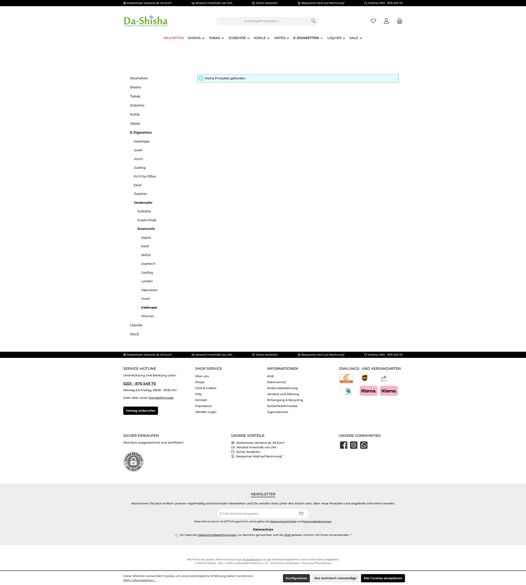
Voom (138, 159)
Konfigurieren (296, 578)
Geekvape (149, 307)
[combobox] (262, 21)
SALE (134, 334)
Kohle (135, 114)
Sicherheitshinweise (282, 406)
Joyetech (148, 264)
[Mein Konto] (386, 21)
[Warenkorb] (398, 21)
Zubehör (137, 105)
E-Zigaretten (141, 132)
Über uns (202, 376)
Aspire (146, 237)
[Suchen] (313, 21)
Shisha (135, 87)
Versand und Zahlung (283, 394)
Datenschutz (276, 382)
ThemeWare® (323, 563)
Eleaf (137, 185)
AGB (270, 376)
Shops (199, 382)
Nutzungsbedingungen (317, 521)
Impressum (203, 406)
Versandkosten (251, 559)
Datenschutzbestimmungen (217, 534)
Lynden (147, 281)
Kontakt (201, 400)
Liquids (136, 325)
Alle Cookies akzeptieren (383, 578)
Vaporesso (149, 290)
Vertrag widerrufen (140, 411)
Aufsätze (144, 211)
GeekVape (142, 141)
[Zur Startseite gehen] (145, 21)
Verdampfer (143, 203)
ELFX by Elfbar (145, 176)
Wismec (147, 316)
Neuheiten (139, 78)
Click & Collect (205, 388)
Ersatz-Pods (146, 220)
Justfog (139, 168)
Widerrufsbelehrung (282, 388)
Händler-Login (206, 412)
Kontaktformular (161, 398)
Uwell (138, 150)
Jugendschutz (277, 412)
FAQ (198, 394)
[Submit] (301, 513)
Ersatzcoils (146, 229)
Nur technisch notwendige (335, 578)
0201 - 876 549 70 (139, 383)
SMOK (146, 255)
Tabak (135, 96)
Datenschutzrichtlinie (283, 521)
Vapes (135, 123)
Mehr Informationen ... (139, 580)
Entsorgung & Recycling (285, 400)
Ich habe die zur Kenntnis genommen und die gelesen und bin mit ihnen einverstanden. (265, 534)
